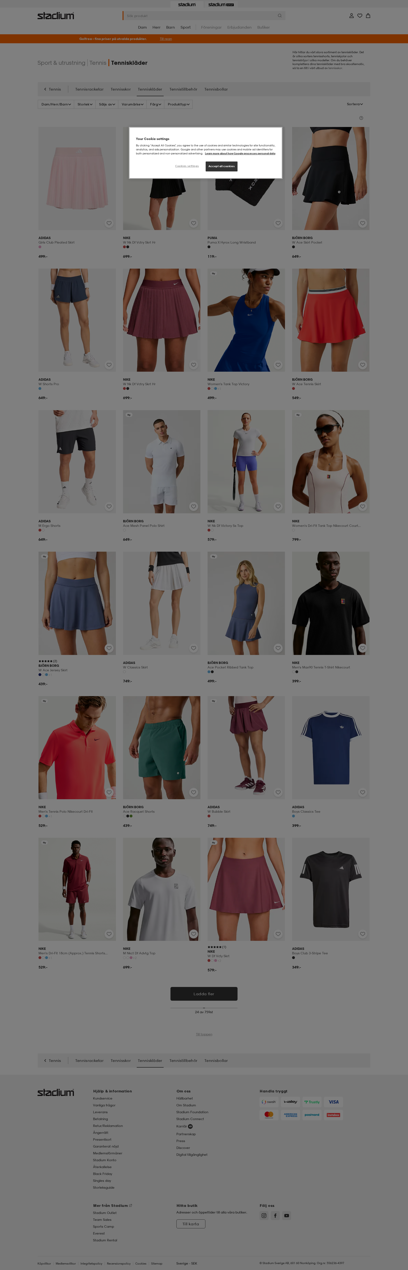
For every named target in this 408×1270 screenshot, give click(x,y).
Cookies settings (187, 166)
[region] (205, 153)
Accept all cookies (221, 166)
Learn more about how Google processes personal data (240, 153)
